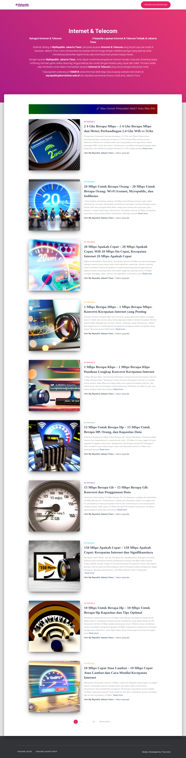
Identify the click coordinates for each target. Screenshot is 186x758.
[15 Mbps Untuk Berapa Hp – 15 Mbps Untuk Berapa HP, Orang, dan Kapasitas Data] (54, 445)
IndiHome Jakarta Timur (46, 752)
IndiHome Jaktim (24, 752)
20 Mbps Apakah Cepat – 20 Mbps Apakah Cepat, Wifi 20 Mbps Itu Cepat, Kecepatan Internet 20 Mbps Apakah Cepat (115, 251)
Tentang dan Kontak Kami (155, 5)
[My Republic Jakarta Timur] (22, 4)
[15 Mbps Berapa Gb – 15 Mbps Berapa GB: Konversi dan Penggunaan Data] (54, 505)
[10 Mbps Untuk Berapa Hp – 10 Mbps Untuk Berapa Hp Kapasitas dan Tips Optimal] (54, 626)
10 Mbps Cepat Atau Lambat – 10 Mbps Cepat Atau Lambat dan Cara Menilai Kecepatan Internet (118, 672)
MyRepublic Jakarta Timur (77, 38)
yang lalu (122, 153)
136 (93, 722)
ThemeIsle (166, 752)
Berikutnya (104, 722)
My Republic (89, 122)
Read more (148, 148)
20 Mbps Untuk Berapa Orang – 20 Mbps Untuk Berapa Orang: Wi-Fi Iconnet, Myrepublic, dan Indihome (119, 191)
